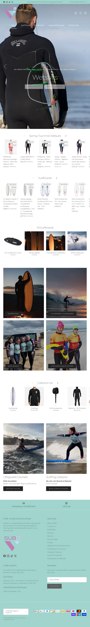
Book (45, 84)
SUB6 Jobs (51, 530)
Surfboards (45, 178)
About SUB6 (52, 523)
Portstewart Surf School (56, 549)
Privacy (50, 542)
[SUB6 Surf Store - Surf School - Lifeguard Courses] (10, 13)
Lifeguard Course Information (58, 546)
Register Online (13, 488)
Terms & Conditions (54, 555)
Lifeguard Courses (56, 25)
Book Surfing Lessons (58, 488)
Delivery (50, 533)
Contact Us (51, 526)
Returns (50, 536)
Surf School (39, 25)
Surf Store (25, 25)
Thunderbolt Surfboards (56, 558)
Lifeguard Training (54, 552)
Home (14, 25)
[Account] (75, 13)
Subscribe (54, 586)
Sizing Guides (52, 539)
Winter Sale (74, 25)
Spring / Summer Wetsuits (45, 135)
